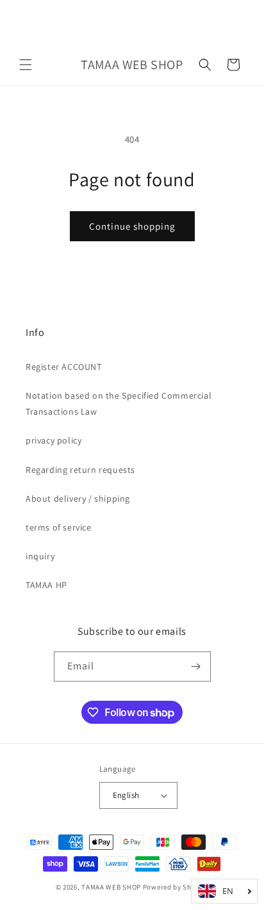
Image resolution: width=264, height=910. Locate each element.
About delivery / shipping (78, 498)
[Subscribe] (196, 666)
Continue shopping (132, 226)
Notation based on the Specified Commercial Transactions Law (118, 403)
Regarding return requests (80, 469)
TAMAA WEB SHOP (111, 886)
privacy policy (53, 440)
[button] (26, 65)
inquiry (40, 556)
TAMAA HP (46, 585)
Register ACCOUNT (64, 366)
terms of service (59, 527)
